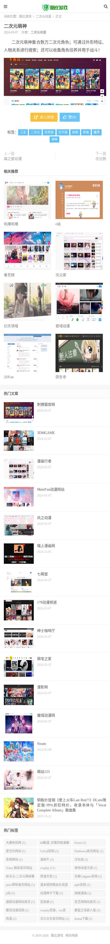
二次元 (35, 132)
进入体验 (46, 117)
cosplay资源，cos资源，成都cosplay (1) (53, 911)
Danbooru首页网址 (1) (88, 851)
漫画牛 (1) (47, 859)
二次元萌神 (15, 26)
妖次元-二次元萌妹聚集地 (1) (20, 877)
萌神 (54, 139)
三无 (23, 132)
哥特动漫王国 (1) (85, 868)
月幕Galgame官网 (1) (88, 876)
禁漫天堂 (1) (48, 876)
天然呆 (49, 132)
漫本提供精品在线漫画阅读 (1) (54, 886)
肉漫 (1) (11, 919)
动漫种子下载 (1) (51, 893)
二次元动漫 (43, 16)
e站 (58, 224)
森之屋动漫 (13, 159)
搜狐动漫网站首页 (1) (20, 902)
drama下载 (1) (83, 919)
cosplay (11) (47, 868)
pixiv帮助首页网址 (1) (20, 885)
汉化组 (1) (81, 859)
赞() (72, 117)
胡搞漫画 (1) (82, 893)
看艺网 (9, 275)
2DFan (9, 377)
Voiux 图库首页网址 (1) (19, 869)
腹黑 (97, 132)
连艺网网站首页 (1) (87, 902)
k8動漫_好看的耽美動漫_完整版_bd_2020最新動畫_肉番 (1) (54, 844)
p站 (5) (10, 893)
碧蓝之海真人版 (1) (87, 910)
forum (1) (80, 843)
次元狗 (100, 159)
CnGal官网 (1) (49, 851)
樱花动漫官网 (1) (17, 910)
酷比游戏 (55, 7)
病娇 (75, 132)
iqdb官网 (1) (82, 885)
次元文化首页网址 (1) (54, 919)
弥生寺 (61, 377)
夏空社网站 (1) (16, 851)
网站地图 (71, 935)
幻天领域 (11, 326)
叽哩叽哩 (11, 224)
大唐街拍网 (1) (16, 843)
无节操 (63, 132)
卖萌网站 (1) (14, 859)
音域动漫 (63, 326)
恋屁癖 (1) (47, 902)
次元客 (61, 275)
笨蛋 (86, 132)
